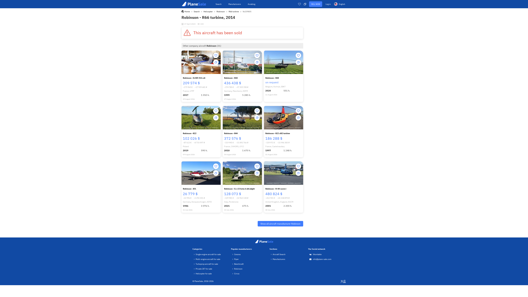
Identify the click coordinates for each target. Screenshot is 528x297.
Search (219, 4)
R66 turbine (234, 11)
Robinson (221, 11)
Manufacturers (234, 4)
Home (187, 11)
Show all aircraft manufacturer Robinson (280, 223)
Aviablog (251, 4)
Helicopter (208, 11)
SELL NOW (315, 4)
